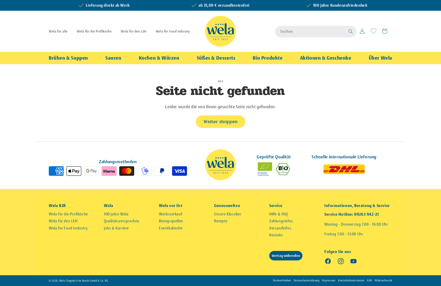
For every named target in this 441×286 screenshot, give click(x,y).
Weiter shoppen (220, 121)
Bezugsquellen (171, 220)
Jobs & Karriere (116, 228)
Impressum (329, 280)
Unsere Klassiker (227, 214)
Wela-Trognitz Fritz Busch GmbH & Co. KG (83, 280)
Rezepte (220, 220)
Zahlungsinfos (281, 220)
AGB (369, 280)
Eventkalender (171, 228)
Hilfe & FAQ (278, 214)
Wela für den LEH (133, 31)
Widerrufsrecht (383, 280)
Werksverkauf (170, 214)
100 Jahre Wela (116, 214)
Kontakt (276, 235)
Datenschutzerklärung (307, 280)
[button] (351, 31)
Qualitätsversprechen (121, 220)
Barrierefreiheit (282, 280)
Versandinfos (280, 228)
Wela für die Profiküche (94, 31)
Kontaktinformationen (351, 280)
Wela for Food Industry (173, 31)
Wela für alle (58, 31)
